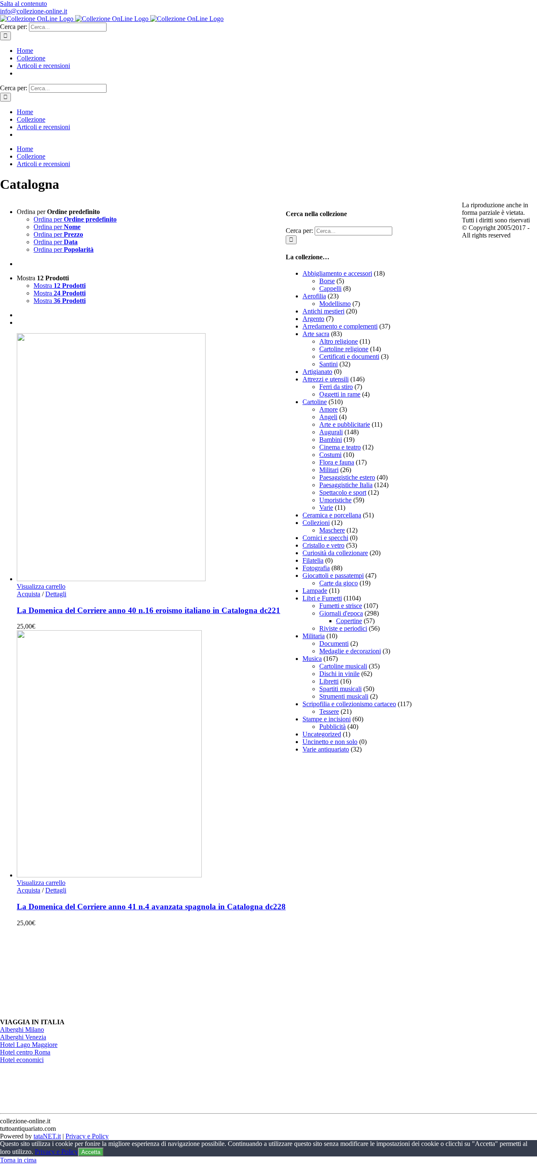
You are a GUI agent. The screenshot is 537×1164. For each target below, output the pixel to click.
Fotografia (316, 568)
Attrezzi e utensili (325, 379)
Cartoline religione (343, 348)
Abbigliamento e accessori (337, 273)
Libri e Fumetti (322, 598)
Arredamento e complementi (340, 326)
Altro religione (338, 341)
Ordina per (75, 219)
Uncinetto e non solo (329, 741)
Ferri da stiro (336, 386)
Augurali (331, 432)
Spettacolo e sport (342, 492)
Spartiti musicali (340, 688)
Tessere (329, 711)
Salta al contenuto (23, 3)
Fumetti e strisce (340, 605)
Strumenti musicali (343, 696)
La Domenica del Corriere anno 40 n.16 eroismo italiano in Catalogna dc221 (148, 610)
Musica (312, 658)
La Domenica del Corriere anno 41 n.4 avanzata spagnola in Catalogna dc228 (151, 906)
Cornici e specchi (325, 537)
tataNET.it (47, 1136)
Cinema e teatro (340, 447)
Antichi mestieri (323, 311)
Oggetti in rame (339, 394)
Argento (313, 318)
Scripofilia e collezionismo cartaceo (349, 703)
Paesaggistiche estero (347, 477)
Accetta (90, 1152)
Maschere (332, 530)
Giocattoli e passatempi (333, 575)
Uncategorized (321, 734)
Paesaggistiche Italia (346, 484)
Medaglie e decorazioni (350, 651)
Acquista (28, 594)
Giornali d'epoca (341, 613)
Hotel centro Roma (25, 1052)
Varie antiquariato (325, 749)
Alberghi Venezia (23, 1037)
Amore (328, 409)
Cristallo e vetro (323, 545)
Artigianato (317, 371)
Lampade (314, 590)
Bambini (330, 439)
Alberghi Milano (22, 1029)
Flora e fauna (336, 462)
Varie (326, 507)
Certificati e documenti (349, 356)
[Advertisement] (349, 886)
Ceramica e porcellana (331, 515)
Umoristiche (335, 500)
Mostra (60, 285)
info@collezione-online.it (33, 11)
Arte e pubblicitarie (344, 424)
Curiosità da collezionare (335, 552)
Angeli (328, 416)
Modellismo (335, 303)
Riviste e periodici (343, 628)
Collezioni (316, 522)
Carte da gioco (338, 583)
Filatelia (312, 560)
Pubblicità (332, 726)
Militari (329, 469)
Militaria (313, 635)
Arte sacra (315, 333)
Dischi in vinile (339, 673)
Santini (328, 364)
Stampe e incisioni (326, 719)
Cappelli (330, 288)
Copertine (349, 620)
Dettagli (55, 594)
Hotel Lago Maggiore (28, 1044)
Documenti (334, 643)
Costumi (330, 454)
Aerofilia (314, 296)
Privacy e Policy (87, 1136)
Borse (327, 280)
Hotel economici (22, 1059)
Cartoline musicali (343, 666)
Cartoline (314, 401)
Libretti (329, 681)
